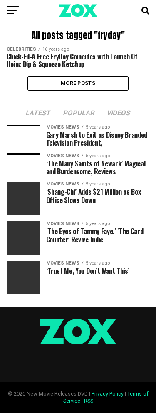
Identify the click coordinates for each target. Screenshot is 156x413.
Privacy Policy (108, 394)
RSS (88, 401)
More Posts (78, 83)
